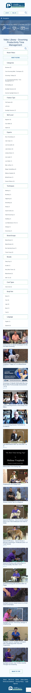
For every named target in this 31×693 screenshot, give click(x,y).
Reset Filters (15, 57)
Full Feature (8, 102)
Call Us (14, 12)
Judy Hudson (9, 149)
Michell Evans (9, 177)
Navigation (6, 18)
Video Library (24, 679)
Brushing (8, 194)
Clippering (8, 198)
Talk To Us (11, 679)
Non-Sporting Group (10, 248)
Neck (7, 308)
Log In (7, 12)
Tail (7, 312)
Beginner (8, 119)
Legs (7, 304)
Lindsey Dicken (9, 153)
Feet (7, 300)
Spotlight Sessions (10, 89)
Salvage (8, 227)
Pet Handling (9, 85)
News (17, 679)
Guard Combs (9, 210)
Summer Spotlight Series (12, 93)
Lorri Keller (8, 161)
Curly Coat (8, 286)
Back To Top (16, 671)
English (7, 321)
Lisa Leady (8, 157)
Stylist (7, 127)
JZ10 (7, 106)
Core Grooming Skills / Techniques (14, 71)
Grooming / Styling (10, 75)
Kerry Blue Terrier (10, 269)
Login (26, 681)
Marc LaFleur (9, 165)
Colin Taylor (8, 141)
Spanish (8, 325)
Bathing (7, 190)
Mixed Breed (9, 240)
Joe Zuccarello (9, 145)
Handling (8, 218)
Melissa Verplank (10, 173)
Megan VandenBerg (10, 169)
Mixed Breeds (9, 244)
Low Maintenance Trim (11, 222)
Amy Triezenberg (10, 137)
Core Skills (8, 123)
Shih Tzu (8, 277)
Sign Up (15, 683)
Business (8, 67)
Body (7, 296)
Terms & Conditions (8, 681)
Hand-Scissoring (10, 214)
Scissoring (8, 231)
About (5, 679)
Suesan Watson (9, 181)
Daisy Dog (8, 261)
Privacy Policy (20, 681)
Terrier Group (9, 252)
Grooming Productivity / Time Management (13, 80)
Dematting (8, 202)
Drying (7, 206)
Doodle (7, 265)
